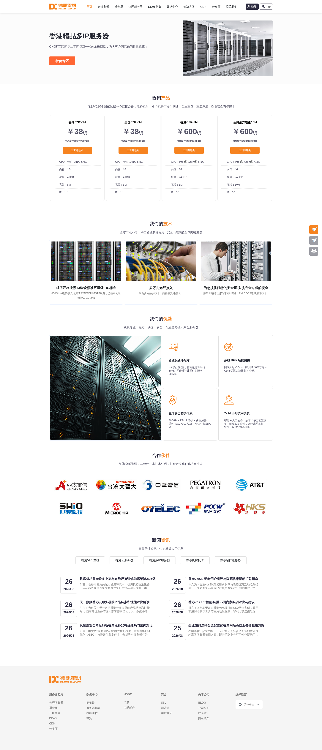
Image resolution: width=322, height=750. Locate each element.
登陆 (253, 6)
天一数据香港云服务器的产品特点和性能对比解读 (114, 602)
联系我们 (231, 6)
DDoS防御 (154, 6)
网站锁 (165, 707)
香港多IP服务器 (159, 560)
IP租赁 (90, 702)
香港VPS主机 (90, 560)
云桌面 (216, 6)
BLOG (202, 702)
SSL (163, 702)
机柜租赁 (92, 713)
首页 (89, 6)
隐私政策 (203, 718)
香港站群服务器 (230, 560)
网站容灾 (166, 713)
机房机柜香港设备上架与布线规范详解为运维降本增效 (118, 579)
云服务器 (103, 6)
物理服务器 (136, 6)
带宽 (89, 718)
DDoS (53, 718)
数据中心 (172, 6)
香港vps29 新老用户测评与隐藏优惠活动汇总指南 (223, 579)
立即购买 (77, 150)
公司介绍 (203, 707)
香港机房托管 (195, 560)
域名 (126, 702)
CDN (203, 6)
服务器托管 (93, 707)
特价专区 (62, 61)
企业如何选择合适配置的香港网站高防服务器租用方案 (226, 625)
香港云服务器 (124, 560)
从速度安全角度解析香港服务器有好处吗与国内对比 (116, 625)
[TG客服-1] (313, 229)
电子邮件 (129, 707)
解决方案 (189, 6)
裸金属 (119, 6)
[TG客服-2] (313, 240)
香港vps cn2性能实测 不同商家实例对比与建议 (221, 602)
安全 (164, 694)
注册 (268, 6)
